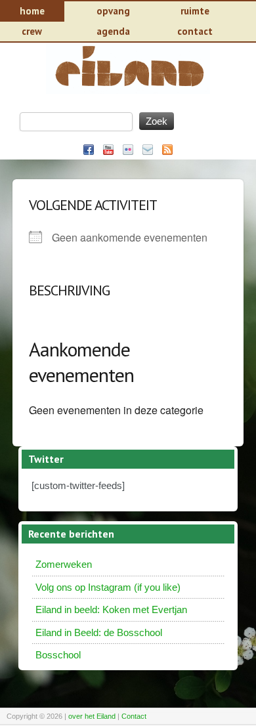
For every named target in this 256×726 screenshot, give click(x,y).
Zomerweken (63, 564)
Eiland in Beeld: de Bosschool (98, 632)
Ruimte (195, 11)
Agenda (113, 31)
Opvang (113, 11)
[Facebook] (88, 149)
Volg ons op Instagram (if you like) (108, 587)
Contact (133, 716)
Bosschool (58, 654)
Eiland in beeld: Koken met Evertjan (111, 609)
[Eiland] (128, 90)
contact (195, 31)
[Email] (147, 149)
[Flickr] (128, 149)
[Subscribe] (167, 149)
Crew (32, 31)
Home (32, 11)
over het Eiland (92, 716)
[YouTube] (108, 149)
